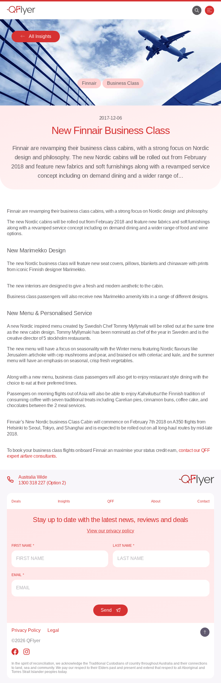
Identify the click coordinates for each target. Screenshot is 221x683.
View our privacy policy (110, 530)
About (155, 501)
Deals (16, 501)
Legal (53, 630)
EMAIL (17, 575)
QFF (110, 501)
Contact (203, 501)
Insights (64, 501)
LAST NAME (122, 546)
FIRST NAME (22, 546)
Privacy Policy (26, 630)
